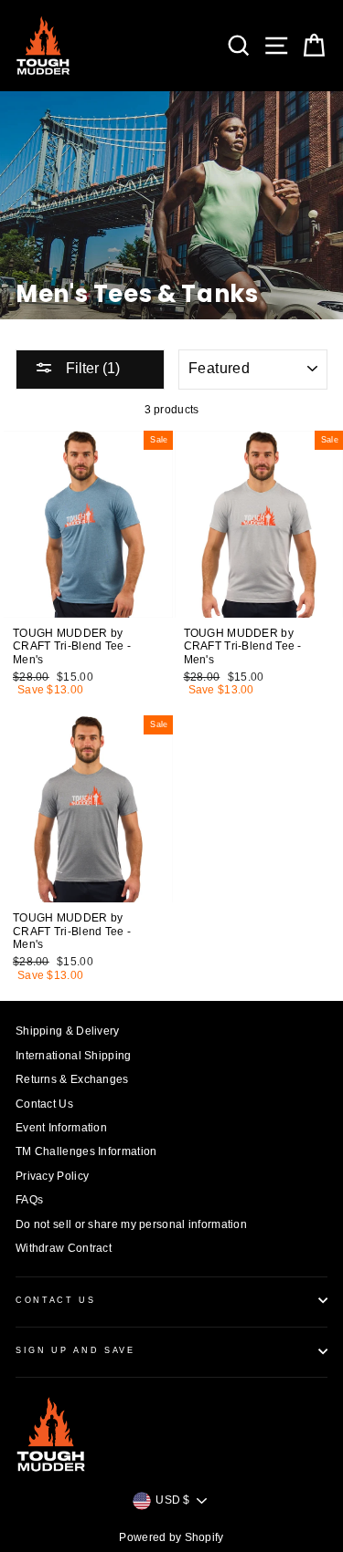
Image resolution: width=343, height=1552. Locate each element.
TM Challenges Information (86, 1151)
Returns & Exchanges (72, 1079)
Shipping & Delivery (68, 1031)
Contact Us (44, 1104)
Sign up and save (75, 1350)
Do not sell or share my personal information (131, 1224)
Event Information (61, 1127)
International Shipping (74, 1055)
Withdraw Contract (64, 1248)
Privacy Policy (52, 1176)
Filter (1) (91, 368)
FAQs (29, 1199)
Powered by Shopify (171, 1537)
